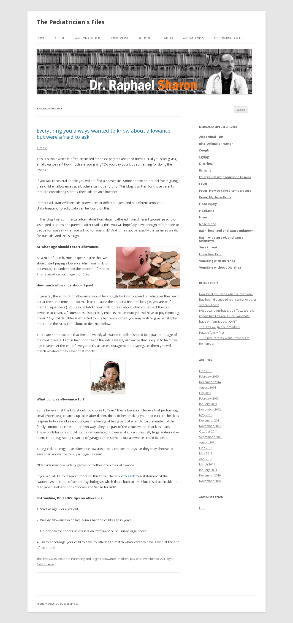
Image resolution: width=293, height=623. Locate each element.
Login (202, 508)
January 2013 (208, 404)
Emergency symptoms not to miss (225, 177)
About (59, 38)
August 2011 (207, 442)
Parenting (78, 559)
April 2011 (205, 459)
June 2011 (205, 448)
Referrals (145, 38)
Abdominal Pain (211, 137)
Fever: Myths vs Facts (215, 197)
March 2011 (207, 464)
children (123, 559)
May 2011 (205, 453)
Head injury (208, 204)
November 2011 (210, 426)
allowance (109, 559)
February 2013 (209, 398)
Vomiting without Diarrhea (220, 267)
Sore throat (208, 247)
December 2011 (210, 420)
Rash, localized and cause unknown (226, 231)
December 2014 (210, 382)
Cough (204, 150)
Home (41, 38)
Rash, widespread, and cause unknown (221, 239)
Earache (205, 170)
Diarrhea (206, 163)
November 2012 (210, 409)
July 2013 (205, 393)
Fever (203, 184)
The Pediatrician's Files (71, 22)
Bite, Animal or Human (216, 143)
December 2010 (210, 475)
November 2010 (210, 481)
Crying (204, 157)
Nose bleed (207, 224)
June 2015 (205, 371)
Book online (119, 38)
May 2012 (205, 415)
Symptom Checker (87, 38)
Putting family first (211, 332)
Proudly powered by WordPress (57, 604)
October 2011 (208, 431)
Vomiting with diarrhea (217, 261)
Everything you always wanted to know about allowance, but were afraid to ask (104, 133)
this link (129, 476)
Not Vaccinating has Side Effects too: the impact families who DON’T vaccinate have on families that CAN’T (227, 316)
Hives (203, 217)
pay (132, 559)
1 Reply (42, 148)
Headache (206, 211)
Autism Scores (193, 38)
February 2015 (209, 376)
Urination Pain (210, 254)
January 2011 (208, 470)
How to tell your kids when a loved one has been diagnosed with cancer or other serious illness (227, 299)
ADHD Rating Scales (228, 38)
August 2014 (207, 387)
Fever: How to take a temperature (225, 190)
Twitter (167, 38)
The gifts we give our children (219, 327)
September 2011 (210, 437)
